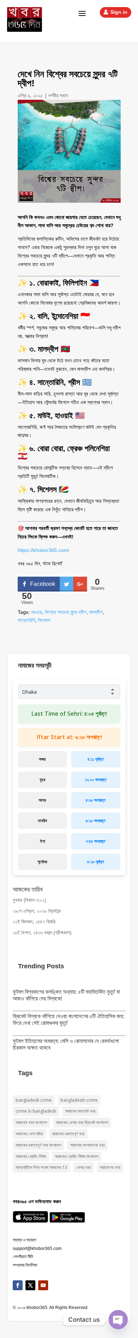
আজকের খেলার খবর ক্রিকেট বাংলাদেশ (82, 1122)
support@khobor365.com (37, 1248)
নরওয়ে (36, 612)
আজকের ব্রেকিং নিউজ (31, 1156)
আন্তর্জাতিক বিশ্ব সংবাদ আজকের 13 (41, 1167)
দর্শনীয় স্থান (58, 95)
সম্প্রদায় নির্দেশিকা (25, 1265)
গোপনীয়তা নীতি (23, 1256)
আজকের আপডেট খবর (80, 1111)
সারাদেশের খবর (110, 1167)
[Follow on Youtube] (43, 1285)
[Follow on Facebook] (18, 1285)
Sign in (118, 12)
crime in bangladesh (36, 1111)
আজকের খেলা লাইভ (29, 1134)
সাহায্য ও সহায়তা (24, 1240)
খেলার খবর (83, 1167)
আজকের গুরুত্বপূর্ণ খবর (68, 1134)
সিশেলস (44, 620)
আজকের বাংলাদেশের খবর (87, 1145)
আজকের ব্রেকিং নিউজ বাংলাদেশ (76, 1156)
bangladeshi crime (79, 1100)
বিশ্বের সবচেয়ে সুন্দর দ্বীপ (65, 612)
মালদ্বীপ (96, 612)
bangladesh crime (34, 1100)
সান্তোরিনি (26, 620)
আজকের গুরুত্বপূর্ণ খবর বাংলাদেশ (38, 1145)
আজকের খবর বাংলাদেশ (31, 1122)
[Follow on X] (30, 1285)
